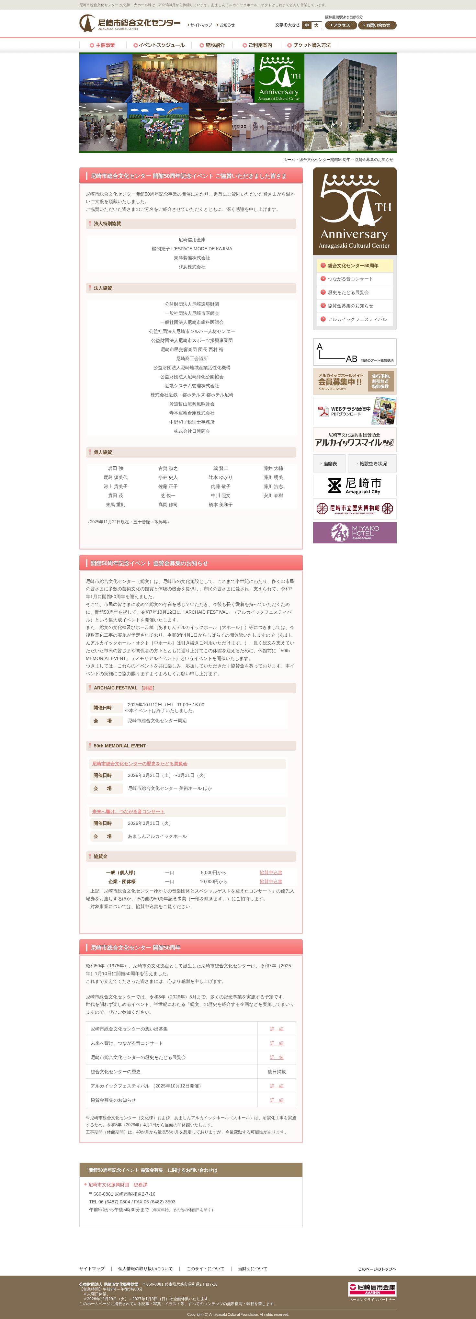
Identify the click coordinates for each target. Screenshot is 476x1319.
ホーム (289, 159)
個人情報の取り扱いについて (145, 1268)
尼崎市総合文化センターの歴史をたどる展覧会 (139, 763)
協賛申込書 (271, 872)
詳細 (148, 687)
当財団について (252, 1268)
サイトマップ (92, 1268)
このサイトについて (205, 1268)
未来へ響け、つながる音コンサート (128, 811)
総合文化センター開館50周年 (324, 159)
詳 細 (277, 1028)
